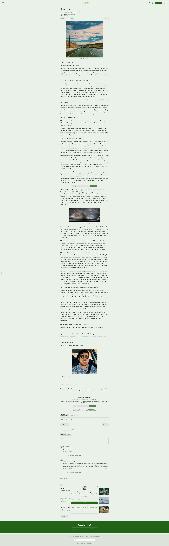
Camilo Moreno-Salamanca (69, 14)
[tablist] (66, 434)
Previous (65, 424)
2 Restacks (75, 415)
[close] (97, 486)
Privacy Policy (94, 507)
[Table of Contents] (1, 273)
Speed (85, 275)
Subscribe (158, 3)
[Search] (150, 3)
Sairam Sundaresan (66, 336)
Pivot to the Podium (82, 336)
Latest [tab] (65, 485)
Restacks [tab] (69, 434)
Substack (78, 543)
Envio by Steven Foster (79, 334)
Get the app (91, 540)
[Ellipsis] (108, 446)
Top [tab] (62, 485)
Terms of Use (90, 505)
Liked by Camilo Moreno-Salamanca (71, 447)
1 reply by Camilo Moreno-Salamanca (73, 455)
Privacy (86, 536)
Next (104, 424)
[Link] (59, 62)
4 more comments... (64, 478)
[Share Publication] (152, 3)
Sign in (165, 3)
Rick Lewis (65, 446)
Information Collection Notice (84, 507)
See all (63, 516)
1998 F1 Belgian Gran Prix (82, 190)
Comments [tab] (63, 434)
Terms (90, 536)
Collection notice (96, 536)
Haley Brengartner (92, 334)
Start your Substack (81, 540)
